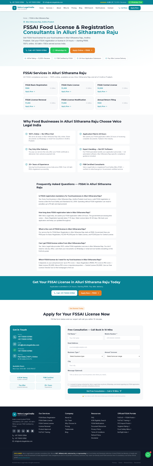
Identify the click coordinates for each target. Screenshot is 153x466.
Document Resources (98, 426)
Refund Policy (96, 435)
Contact (110, 8)
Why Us (66, 8)
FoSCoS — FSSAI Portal (126, 417)
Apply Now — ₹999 (89, 293)
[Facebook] (14, 431)
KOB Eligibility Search (98, 420)
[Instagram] (18, 431)
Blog (80, 8)
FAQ (92, 417)
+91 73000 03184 (21, 435)
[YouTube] (27, 431)
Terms (120, 462)
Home (41, 8)
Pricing (74, 8)
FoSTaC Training (44, 432)
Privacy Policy (96, 429)
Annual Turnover (111, 352)
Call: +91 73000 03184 (37, 50)
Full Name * (72, 334)
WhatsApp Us (60, 50)
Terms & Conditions (98, 432)
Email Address (73, 343)
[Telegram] (32, 431)
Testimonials (69, 429)
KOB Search (89, 8)
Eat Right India (122, 432)
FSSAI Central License (46, 423)
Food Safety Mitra (124, 429)
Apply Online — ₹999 (81, 50)
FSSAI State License (45, 420)
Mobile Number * (111, 334)
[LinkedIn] (23, 431)
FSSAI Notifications (97, 423)
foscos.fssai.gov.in (24, 457)
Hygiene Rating (123, 426)
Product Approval (45, 429)
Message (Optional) (75, 370)
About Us (68, 417)
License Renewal (44, 426)
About (59, 8)
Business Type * (74, 352)
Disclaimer (94, 438)
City (69, 361)
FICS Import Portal (124, 423)
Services (49, 8)
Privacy (114, 462)
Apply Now (135, 8)
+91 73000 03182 (21, 438)
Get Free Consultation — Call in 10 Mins (103, 391)
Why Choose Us (70, 423)
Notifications (100, 8)
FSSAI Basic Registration (47, 417)
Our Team (68, 420)
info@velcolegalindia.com (23, 441)
